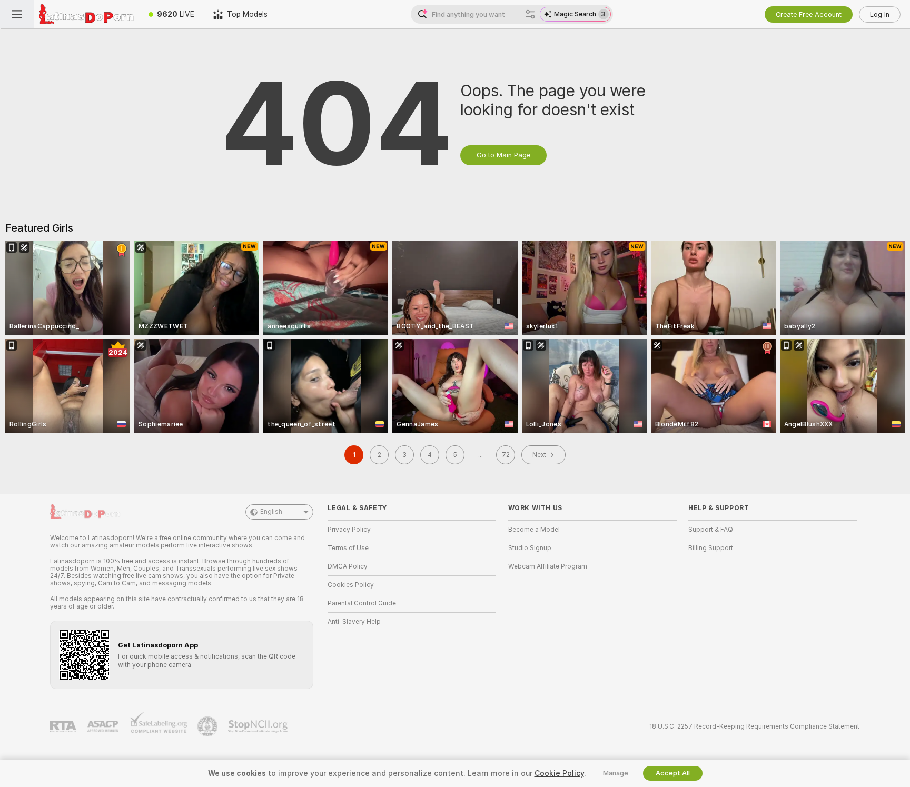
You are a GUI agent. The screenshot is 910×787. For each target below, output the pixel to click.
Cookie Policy (559, 773)
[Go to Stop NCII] (259, 726)
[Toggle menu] (17, 14)
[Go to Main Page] (86, 14)
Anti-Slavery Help (354, 621)
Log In (879, 14)
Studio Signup (529, 548)
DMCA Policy (348, 566)
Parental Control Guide (362, 603)
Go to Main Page (503, 155)
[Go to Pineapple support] (208, 726)
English (271, 511)
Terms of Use (348, 548)
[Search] (530, 14)
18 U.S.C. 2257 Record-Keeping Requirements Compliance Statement (754, 726)
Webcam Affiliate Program (547, 566)
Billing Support (710, 548)
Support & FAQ (710, 529)
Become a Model (534, 529)
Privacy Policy (349, 529)
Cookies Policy (351, 585)
